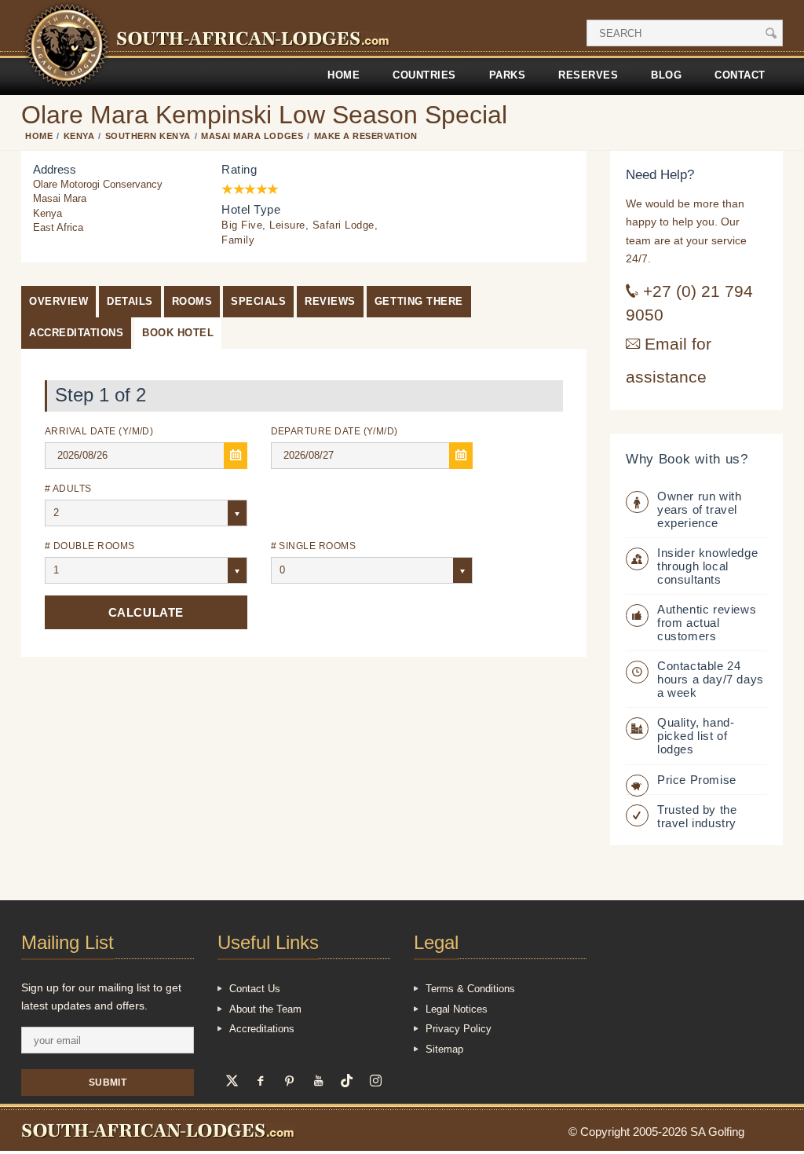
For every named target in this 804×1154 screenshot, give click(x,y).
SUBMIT (108, 1082)
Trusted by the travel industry (696, 816)
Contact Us (254, 989)
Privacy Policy (459, 1029)
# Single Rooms (313, 545)
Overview (58, 301)
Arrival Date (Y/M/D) (99, 431)
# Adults (68, 488)
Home (343, 75)
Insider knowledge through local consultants (707, 566)
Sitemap (444, 1049)
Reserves (588, 75)
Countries (424, 75)
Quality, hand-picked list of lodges (695, 736)
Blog (666, 75)
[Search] (771, 33)
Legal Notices (457, 1009)
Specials (258, 301)
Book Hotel (178, 333)
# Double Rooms (90, 545)
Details (130, 301)
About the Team (265, 1009)
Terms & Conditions (470, 989)
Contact (740, 75)
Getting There (419, 301)
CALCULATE (146, 612)
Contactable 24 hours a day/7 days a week (710, 679)
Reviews (330, 301)
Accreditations (76, 333)
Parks (507, 75)
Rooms (192, 301)
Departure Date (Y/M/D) (334, 431)
